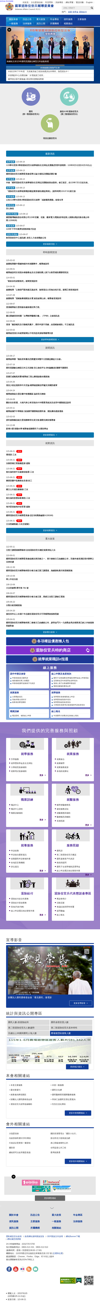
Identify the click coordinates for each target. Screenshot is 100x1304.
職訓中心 (15, 805)
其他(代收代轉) (17, 907)
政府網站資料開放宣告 (34, 1236)
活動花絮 (61, 903)
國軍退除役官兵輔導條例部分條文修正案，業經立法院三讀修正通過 (35, 597)
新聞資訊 (50, 348)
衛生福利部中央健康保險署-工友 (20, 472)
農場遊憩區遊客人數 (61, 1033)
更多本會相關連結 (77, 1113)
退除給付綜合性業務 (20, 899)
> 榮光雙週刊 (14, 1090)
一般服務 (13, 23)
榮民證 (60, 851)
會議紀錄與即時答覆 (65, 907)
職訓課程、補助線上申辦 (21, 716)
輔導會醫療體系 (63, 805)
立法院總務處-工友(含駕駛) (17, 524)
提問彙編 (61, 911)
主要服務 (81, 19)
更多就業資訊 (49, 530)
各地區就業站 (62, 771)
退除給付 (83, 12)
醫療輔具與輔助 (63, 817)
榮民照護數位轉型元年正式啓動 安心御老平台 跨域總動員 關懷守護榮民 (37, 368)
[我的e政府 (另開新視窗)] (78, 1280)
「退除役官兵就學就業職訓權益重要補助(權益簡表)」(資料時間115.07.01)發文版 (41, 191)
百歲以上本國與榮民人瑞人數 (22, 1033)
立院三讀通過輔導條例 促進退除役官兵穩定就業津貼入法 (30, 550)
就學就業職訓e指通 (53, 659)
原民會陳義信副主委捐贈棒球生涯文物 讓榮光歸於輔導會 (30, 420)
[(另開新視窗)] (31, 1182)
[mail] (35, 1269)
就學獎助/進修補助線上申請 (64, 697)
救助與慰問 (61, 863)
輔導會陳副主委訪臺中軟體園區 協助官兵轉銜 (26, 394)
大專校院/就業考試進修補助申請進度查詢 (69, 705)
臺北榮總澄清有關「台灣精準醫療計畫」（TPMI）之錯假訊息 (33, 316)
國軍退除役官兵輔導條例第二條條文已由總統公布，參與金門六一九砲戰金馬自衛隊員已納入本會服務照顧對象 (50, 624)
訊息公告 (27, 19)
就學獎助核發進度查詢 (62, 702)
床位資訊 (15, 867)
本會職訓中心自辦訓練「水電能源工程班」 (26, 75)
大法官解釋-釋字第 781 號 (17, 588)
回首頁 (26, 2)
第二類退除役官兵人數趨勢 (21, 1028)
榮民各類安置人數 (60, 1022)
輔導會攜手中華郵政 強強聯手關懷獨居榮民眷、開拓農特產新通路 (34, 411)
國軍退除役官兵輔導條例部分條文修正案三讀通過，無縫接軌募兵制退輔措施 (39, 570)
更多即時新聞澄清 (49, 339)
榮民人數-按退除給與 (18, 1022)
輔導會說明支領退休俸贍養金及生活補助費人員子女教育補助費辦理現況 (37, 272)
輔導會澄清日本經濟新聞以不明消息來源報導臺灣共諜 (29, 333)
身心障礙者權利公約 (59, 1143)
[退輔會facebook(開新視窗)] (9, 1269)
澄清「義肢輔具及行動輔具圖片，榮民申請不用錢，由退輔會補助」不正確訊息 (40, 324)
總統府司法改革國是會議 (19, 1152)
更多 (41, 775)
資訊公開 (40, 23)
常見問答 (49, 2)
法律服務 (27, 23)
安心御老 (10, 208)
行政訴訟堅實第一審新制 (19, 1143)
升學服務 (15, 759)
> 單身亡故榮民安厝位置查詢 (62, 1099)
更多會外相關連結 (77, 1161)
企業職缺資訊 (17, 697)
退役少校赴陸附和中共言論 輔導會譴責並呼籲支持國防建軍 (31, 385)
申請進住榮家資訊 (19, 855)
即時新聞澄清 (50, 252)
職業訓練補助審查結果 (62, 686)
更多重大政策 (49, 632)
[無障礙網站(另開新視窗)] (68, 1280)
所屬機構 (54, 23)
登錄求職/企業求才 (19, 699)
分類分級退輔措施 (14, 605)
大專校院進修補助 (19, 767)
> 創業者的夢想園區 (17, 1095)
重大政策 (40, 19)
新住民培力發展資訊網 (60, 1138)
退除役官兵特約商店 (53, 650)
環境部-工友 (11, 455)
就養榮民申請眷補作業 (20, 859)
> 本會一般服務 (57, 1085)
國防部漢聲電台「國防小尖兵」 (64, 1134)
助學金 (75, 12)
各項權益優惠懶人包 (53, 641)
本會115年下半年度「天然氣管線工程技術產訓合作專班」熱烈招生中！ (39, 71)
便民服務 (68, 19)
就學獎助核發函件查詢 (62, 699)
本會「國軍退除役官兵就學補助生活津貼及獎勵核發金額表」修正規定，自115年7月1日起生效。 (48, 182)
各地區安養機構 (18, 863)
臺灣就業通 (55, 1152)
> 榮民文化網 (56, 1090)
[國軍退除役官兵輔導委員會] (29, 6)
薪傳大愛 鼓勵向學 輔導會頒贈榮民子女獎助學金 (27, 429)
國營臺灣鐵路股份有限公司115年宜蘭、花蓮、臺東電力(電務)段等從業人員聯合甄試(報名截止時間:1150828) (47, 219)
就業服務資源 (62, 767)
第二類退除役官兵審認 (66, 855)
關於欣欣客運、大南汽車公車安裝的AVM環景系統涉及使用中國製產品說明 (38, 403)
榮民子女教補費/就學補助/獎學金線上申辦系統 (71, 678)
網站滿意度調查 (14, 1239)
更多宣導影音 (79, 1003)
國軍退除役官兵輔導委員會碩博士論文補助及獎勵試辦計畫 (31, 174)
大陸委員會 (14, 1134)
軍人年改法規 (12, 579)
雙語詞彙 (80, 2)
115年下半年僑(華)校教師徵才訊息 (21, 229)
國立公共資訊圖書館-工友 (17, 489)
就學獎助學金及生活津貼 (21, 763)
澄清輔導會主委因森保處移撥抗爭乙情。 (23, 307)
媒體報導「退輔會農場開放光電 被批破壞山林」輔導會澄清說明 (33, 298)
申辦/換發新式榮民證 (20, 678)
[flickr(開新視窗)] (22, 1269)
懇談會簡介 (61, 899)
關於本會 (13, 19)
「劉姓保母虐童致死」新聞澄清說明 (21, 281)
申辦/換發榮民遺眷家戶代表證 (23, 683)
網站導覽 (69, 2)
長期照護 (61, 821)
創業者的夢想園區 (19, 702)
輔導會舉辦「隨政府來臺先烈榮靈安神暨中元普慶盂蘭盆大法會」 (34, 359)
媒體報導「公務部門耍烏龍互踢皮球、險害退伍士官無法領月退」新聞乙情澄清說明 (42, 290)
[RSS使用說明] (29, 1269)
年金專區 (54, 19)
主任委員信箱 (37, 2)
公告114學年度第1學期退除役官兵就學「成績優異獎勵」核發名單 (34, 200)
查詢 (92, 8)
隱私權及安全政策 (14, 1236)
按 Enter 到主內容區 (6, 1)
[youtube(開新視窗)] (16, 1269)
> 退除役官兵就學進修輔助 (20, 1104)
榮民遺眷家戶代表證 (65, 859)
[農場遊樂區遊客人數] (49, 1050)
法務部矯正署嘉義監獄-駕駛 (18, 463)
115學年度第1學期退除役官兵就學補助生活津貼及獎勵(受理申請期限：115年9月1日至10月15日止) (49, 165)
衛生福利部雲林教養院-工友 (18, 498)
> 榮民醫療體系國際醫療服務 (62, 1095)
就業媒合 (61, 759)
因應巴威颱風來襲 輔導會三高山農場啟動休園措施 (28, 377)
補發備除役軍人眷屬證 (20, 681)
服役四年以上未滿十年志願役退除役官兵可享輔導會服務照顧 (32, 614)
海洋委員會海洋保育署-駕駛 (18, 507)
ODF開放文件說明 (55, 1236)
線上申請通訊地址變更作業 (68, 871)
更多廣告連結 (50, 1198)
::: (7, 18)
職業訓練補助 (17, 813)
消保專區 (59, 2)
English (89, 2)
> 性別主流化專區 (58, 1104)
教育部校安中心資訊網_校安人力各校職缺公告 (26, 238)
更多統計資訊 (76, 1067)
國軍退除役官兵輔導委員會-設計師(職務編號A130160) (29, 515)
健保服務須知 (62, 809)
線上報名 (61, 915)
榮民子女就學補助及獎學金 (68, 867)
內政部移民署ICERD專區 (20, 1138)
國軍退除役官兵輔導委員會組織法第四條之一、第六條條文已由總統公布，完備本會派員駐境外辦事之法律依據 (50, 560)
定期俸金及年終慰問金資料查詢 (65, 681)
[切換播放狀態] (9, 30)
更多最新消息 (49, 244)
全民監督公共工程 (58, 1148)
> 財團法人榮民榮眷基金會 (20, 1099)
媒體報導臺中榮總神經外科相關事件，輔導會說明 (27, 264)
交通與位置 (58, 1253)
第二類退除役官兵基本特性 (64, 1028)
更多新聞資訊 (49, 435)
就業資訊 (50, 443)
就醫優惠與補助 (63, 813)
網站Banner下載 (73, 1236)
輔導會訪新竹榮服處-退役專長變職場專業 (26, 79)
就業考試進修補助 (19, 771)
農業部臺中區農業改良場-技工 (19, 481)
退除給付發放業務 (19, 903)
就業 (70, 12)
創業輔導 (61, 763)
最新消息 (50, 153)
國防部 (12, 1148)
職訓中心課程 (17, 809)
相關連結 (68, 23)
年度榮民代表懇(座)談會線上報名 (66, 716)
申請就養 (15, 851)
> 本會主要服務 (15, 1085)
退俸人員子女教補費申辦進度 (65, 683)
